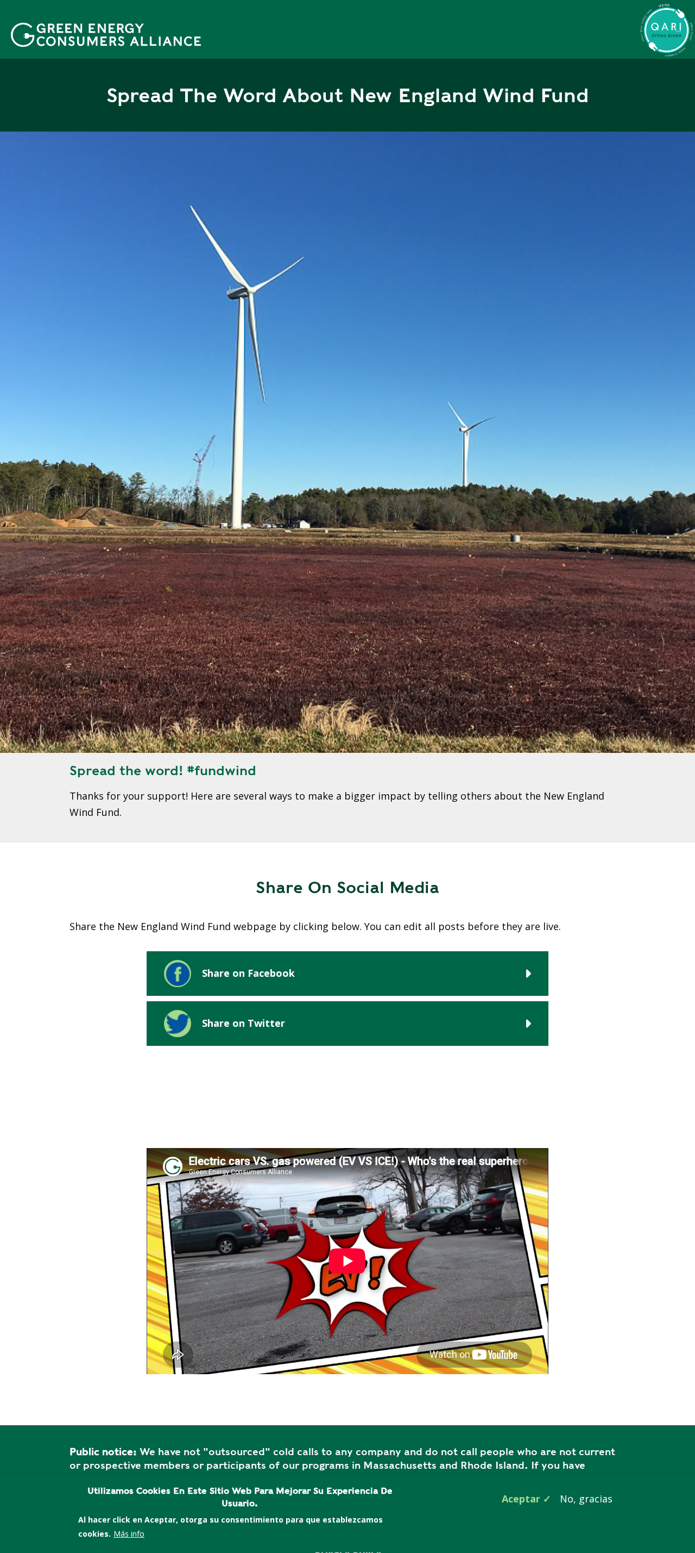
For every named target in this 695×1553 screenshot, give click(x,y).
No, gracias (586, 1498)
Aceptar (521, 1498)
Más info (128, 1534)
